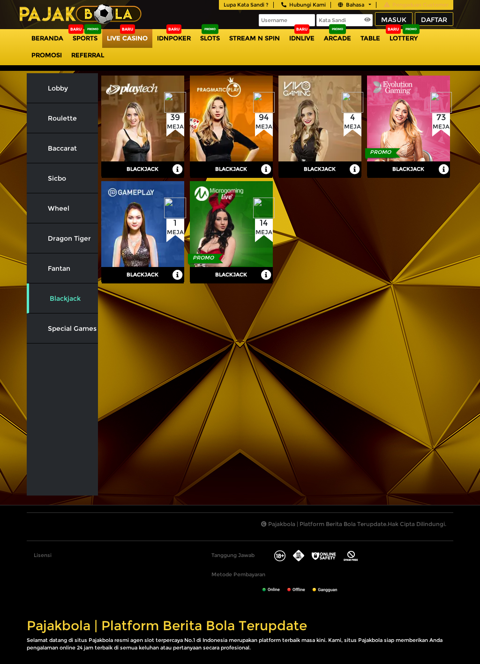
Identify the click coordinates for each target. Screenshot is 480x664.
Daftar (434, 19)
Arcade (337, 38)
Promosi (46, 55)
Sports (85, 38)
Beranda (47, 38)
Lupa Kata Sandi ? (246, 4)
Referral (87, 55)
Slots (210, 38)
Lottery (404, 38)
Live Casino (127, 38)
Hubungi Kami (307, 4)
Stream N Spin (254, 38)
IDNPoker (174, 38)
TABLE (370, 38)
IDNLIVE (302, 38)
